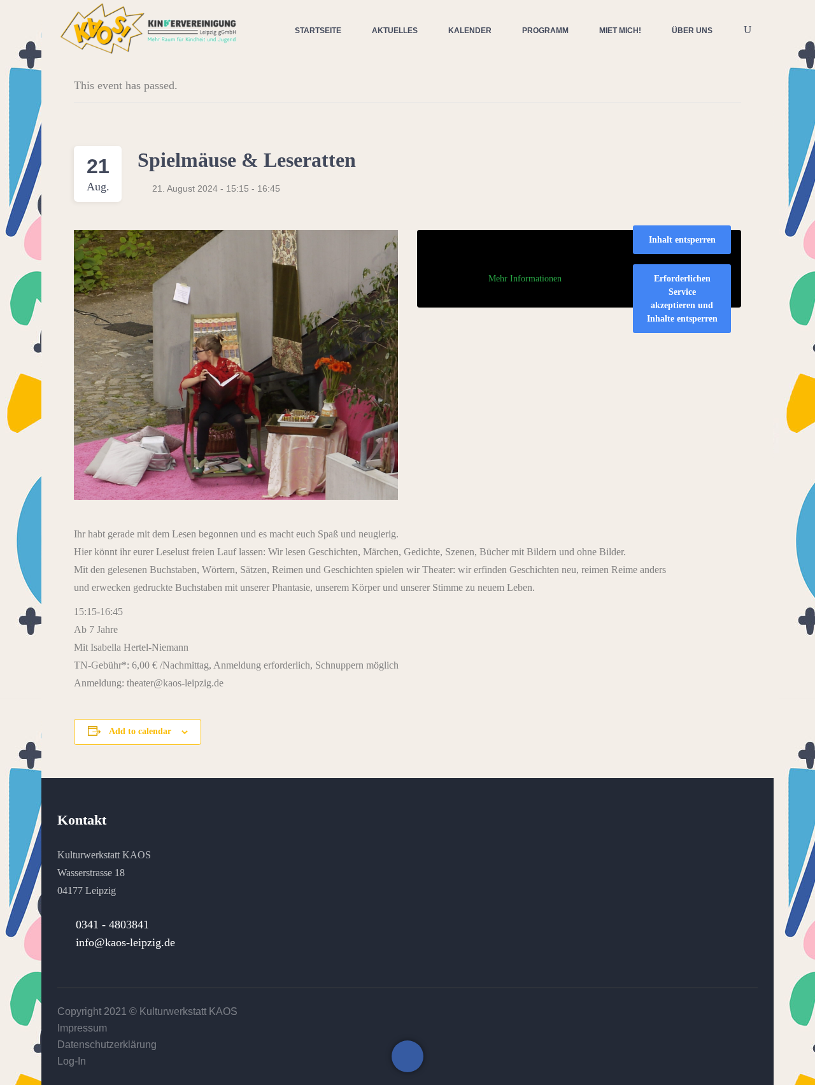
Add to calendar (140, 731)
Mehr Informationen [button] (525, 278)
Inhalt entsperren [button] (682, 240)
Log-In (71, 1061)
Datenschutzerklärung (107, 1044)
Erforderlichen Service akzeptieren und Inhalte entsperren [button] (682, 298)
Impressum (82, 1028)
